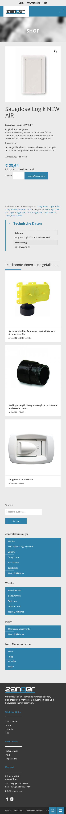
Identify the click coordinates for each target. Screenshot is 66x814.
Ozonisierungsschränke (19, 628)
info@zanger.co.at (13, 791)
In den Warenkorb (36, 175)
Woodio (12, 661)
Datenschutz (12, 750)
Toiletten (12, 601)
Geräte (11, 541)
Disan (10, 651)
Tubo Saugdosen (34, 212)
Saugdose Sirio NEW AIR (20, 479)
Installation (16, 215)
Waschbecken (14, 590)
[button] (56, 51)
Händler (9, 729)
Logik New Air (49, 212)
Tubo (28, 209)
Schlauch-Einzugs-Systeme (20, 546)
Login (21, 3)
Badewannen (14, 595)
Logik (51, 206)
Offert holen (11, 721)
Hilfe (8, 733)
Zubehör (12, 551)
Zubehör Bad (14, 606)
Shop (45, 3)
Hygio (11, 666)
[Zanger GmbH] (33, 12)
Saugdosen (42, 206)
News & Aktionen (16, 573)
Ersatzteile (13, 567)
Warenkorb (34, 3)
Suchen (16, 521)
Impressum (11, 758)
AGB (8, 754)
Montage (49, 209)
